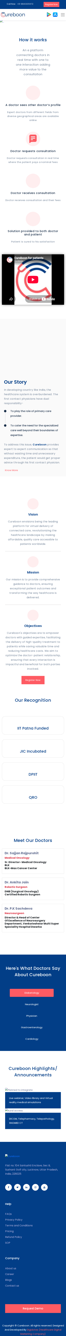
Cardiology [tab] (31, 1039)
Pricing (9, 1231)
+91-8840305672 (25, 4)
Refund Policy (13, 1237)
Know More (11, 470)
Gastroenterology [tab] (31, 1027)
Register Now (51, 4)
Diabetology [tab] (32, 992)
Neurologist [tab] (32, 1004)
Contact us (12, 1285)
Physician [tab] (31, 1015)
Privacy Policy (13, 1219)
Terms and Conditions (19, 1225)
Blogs (8, 1280)
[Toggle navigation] (62, 14)
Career (9, 1274)
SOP (7, 1242)
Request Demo (33, 1308)
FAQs (8, 1214)
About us (10, 1268)
